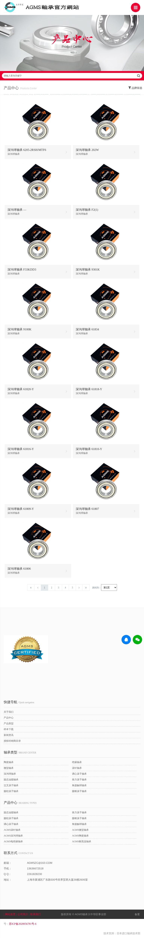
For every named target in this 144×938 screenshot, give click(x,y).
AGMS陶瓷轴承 (80, 835)
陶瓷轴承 (9, 762)
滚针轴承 (77, 768)
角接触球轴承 (79, 785)
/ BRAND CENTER (20, 752)
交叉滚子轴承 (11, 785)
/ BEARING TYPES (20, 803)
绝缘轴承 (77, 762)
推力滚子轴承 (79, 779)
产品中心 (9, 717)
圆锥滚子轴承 (79, 791)
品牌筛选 (136, 88)
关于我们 (9, 711)
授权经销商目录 (12, 740)
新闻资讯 (9, 735)
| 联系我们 (35, 914)
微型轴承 (9, 768)
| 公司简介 (22, 914)
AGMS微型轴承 (80, 829)
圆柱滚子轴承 (11, 791)
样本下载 (9, 729)
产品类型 (9, 723)
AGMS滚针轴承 (12, 829)
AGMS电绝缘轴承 (13, 841)
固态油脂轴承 (11, 779)
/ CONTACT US (18, 853)
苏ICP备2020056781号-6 (22, 923)
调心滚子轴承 (79, 773)
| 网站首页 (10, 914)
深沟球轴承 (10, 773)
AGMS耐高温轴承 (81, 841)
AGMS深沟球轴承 (13, 835)
